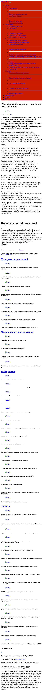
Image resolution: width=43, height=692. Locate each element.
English (7, 97)
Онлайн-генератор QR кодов (18, 88)
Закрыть (4, 244)
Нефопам (12, 62)
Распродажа (13, 28)
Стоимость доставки (16, 33)
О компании (13, 9)
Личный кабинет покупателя (19, 73)
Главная (7, 5)
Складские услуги (15, 16)
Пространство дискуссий (14, 259)
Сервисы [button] (8, 71)
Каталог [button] (7, 39)
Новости (21, 249)
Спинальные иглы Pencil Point (19, 42)
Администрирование (16, 94)
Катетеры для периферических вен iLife (22, 55)
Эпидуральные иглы (16, 44)
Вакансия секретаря (15, 21)
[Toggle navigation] (10, 2)
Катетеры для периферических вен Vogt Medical (25, 57)
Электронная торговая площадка (20, 78)
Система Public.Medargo (17, 83)
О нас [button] (7, 7)
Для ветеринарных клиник (18, 14)
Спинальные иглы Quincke (18, 41)
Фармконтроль (10, 95)
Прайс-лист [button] (9, 24)
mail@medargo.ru (19, 659)
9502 (10, 114)
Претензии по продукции (17, 37)
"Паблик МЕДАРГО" (6, 254)
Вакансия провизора (16, 23)
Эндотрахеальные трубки (17, 49)
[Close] (1, 228)
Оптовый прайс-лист (16, 26)
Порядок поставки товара (17, 35)
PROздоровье (8, 371)
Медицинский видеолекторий (17, 332)
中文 (6, 99)
